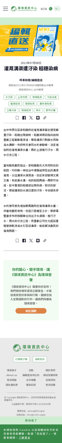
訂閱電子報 (21, 359)
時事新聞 (24, 80)
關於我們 (50, 370)
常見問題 (12, 380)
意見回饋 (50, 384)
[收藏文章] (17, 118)
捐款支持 (40, 359)
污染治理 (52, 97)
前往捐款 (31, 311)
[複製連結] (44, 118)
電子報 (44, 8)
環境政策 (30, 103)
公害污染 (11, 110)
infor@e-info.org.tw (36, 414)
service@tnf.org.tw (36, 410)
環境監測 (37, 97)
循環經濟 (15, 103)
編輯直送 (37, 80)
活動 (31, 370)
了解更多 (25, 437)
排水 (38, 110)
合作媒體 (31, 380)
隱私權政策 (12, 384)
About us (11, 375)
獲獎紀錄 (31, 384)
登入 (57, 8)
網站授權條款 (50, 375)
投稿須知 (50, 380)
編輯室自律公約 (31, 375)
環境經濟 (26, 110)
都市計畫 (50, 110)
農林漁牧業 (46, 103)
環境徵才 (12, 370)
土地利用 (22, 97)
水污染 (9, 97)
